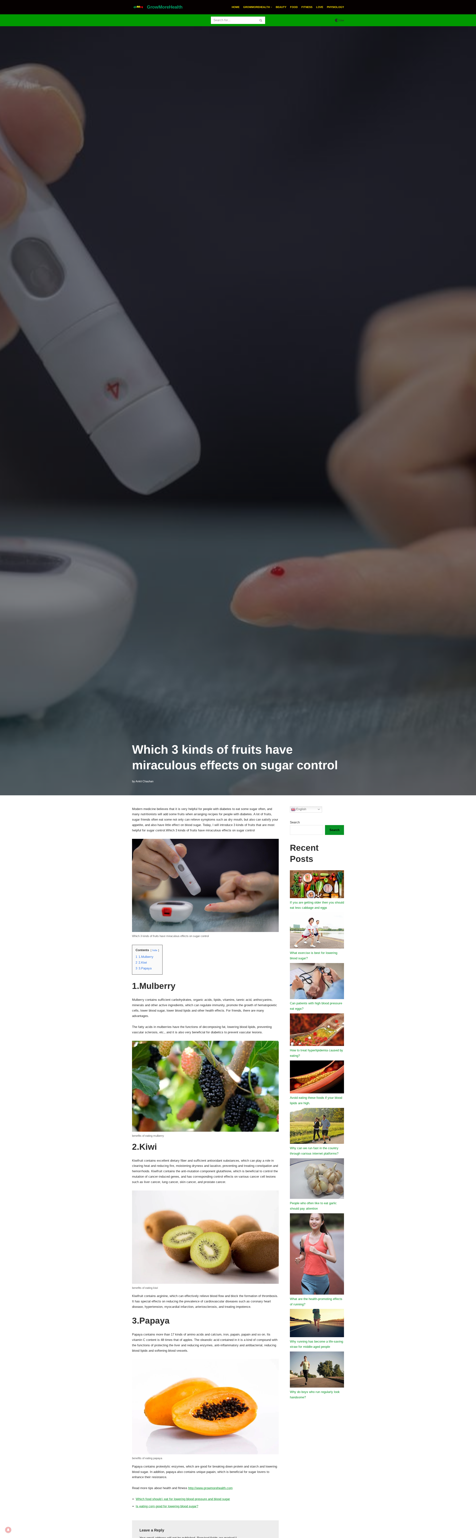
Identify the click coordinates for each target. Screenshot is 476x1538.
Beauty (281, 7)
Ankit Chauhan (144, 781)
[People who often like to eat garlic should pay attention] (317, 1179)
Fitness (306, 7)
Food (294, 7)
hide (154, 950)
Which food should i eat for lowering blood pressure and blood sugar (183, 1499)
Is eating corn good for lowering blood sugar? (167, 1506)
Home (235, 7)
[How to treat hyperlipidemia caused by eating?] (317, 1030)
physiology (335, 7)
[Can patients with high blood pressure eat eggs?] (317, 982)
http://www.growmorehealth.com (210, 1488)
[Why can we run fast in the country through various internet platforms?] (317, 1127)
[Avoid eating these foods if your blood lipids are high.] (317, 1077)
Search (295, 822)
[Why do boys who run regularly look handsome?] (317, 1370)
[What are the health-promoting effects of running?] (317, 1254)
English (300, 809)
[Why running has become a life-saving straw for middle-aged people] (317, 1324)
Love (319, 7)
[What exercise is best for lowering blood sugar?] (317, 931)
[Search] (261, 20)
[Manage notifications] (8, 1530)
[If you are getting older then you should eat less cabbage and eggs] (317, 885)
